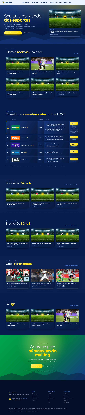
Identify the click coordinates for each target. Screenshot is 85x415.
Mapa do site (34, 411)
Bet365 (49, 393)
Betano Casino (66, 395)
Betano (49, 395)
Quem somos (29, 411)
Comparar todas (49, 366)
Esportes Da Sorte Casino (69, 398)
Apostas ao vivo (35, 400)
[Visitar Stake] (15, 160)
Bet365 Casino (66, 393)
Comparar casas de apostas (12, 32)
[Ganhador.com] (19, 392)
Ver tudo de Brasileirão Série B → (72, 225)
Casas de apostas (25, 2)
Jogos (70, 2)
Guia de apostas (43, 2)
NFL (56, 2)
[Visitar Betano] (15, 138)
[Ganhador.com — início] (7, 2)
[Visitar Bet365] (15, 127)
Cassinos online (34, 2)
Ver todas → (76, 53)
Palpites (65, 2)
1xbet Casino (66, 400)
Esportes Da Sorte (51, 398)
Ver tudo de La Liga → (74, 305)
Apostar (75, 124)
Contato (39, 411)
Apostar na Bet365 (36, 366)
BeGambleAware (19, 399)
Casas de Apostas (35, 393)
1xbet (49, 400)
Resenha (74, 125)
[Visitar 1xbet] (15, 152)
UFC (60, 2)
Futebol (51, 2)
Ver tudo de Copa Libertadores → (71, 265)
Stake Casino (66, 402)
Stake (49, 402)
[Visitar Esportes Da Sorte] (15, 145)
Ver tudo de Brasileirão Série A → (72, 184)
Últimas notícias (26, 32)
